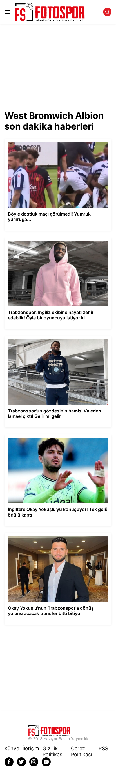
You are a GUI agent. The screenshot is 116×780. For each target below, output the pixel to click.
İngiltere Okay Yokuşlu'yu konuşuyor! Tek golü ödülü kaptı (58, 436)
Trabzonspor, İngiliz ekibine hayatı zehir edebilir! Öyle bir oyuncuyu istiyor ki (57, 242)
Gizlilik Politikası (53, 751)
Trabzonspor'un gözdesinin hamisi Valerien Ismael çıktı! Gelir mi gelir (55, 340)
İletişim (31, 748)
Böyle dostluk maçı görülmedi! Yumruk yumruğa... (50, 141)
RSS (103, 748)
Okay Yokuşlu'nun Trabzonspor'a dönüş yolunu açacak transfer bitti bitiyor (55, 537)
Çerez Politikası (81, 751)
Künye (12, 748)
